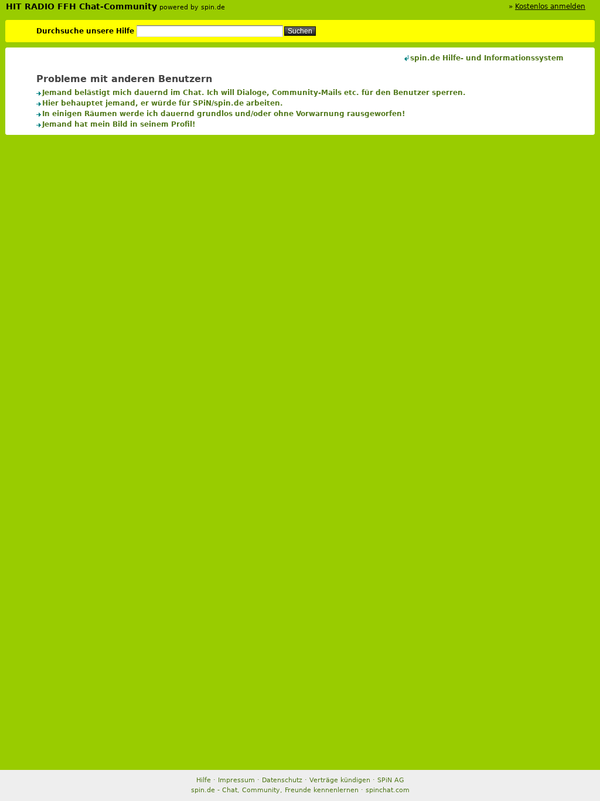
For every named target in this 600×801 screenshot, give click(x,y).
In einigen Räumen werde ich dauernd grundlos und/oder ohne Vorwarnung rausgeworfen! (223, 114)
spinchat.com (388, 790)
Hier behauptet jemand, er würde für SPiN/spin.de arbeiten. (162, 103)
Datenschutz (282, 780)
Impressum (236, 780)
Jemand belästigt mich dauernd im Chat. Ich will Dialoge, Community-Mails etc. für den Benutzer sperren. (254, 93)
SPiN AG (390, 780)
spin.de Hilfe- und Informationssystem (487, 58)
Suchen (300, 31)
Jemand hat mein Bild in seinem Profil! (118, 124)
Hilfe (203, 780)
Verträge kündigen (339, 780)
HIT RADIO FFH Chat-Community (81, 6)
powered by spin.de (192, 7)
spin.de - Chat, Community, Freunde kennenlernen (275, 790)
